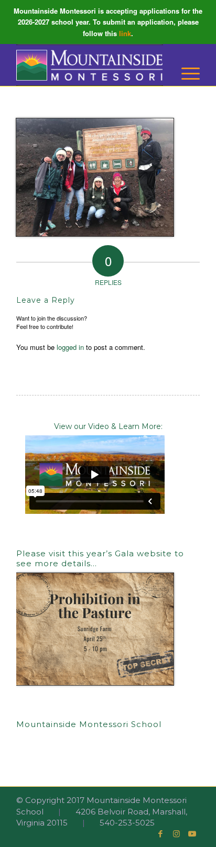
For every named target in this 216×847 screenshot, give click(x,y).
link (125, 33)
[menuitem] (185, 73)
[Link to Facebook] (160, 834)
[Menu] (185, 73)
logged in (70, 347)
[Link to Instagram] (176, 834)
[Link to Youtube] (192, 834)
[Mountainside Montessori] (89, 65)
